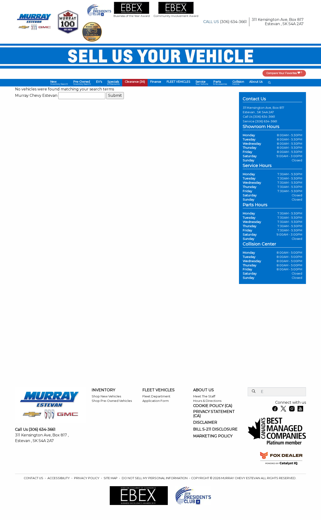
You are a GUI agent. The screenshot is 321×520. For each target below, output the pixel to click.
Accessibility (58, 478)
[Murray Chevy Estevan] (34, 21)
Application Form (155, 401)
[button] (59, 82)
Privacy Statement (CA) (214, 414)
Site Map (111, 478)
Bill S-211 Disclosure (215, 429)
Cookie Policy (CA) (212, 406)
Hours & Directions (207, 401)
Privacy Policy (87, 478)
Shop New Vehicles (106, 396)
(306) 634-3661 (264, 116)
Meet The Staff (204, 396)
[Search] (253, 391)
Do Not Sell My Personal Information (155, 478)
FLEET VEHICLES (158, 390)
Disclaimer (205, 422)
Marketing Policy (212, 436)
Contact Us (34, 478)
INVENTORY (103, 390)
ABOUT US (203, 390)
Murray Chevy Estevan (36, 95)
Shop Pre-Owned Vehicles (112, 401)
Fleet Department (156, 396)
